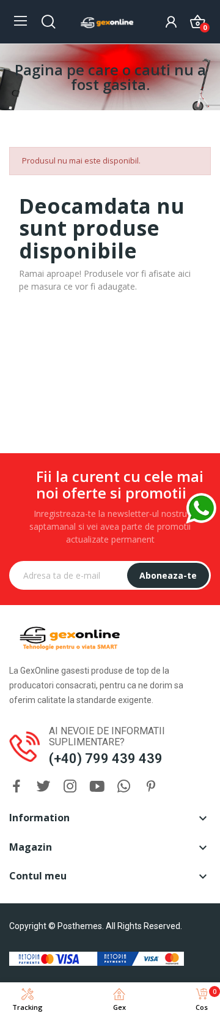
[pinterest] (151, 786)
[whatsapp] (124, 786)
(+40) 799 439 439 (106, 758)
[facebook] (16, 786)
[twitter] (43, 786)
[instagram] (70, 786)
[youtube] (97, 786)
